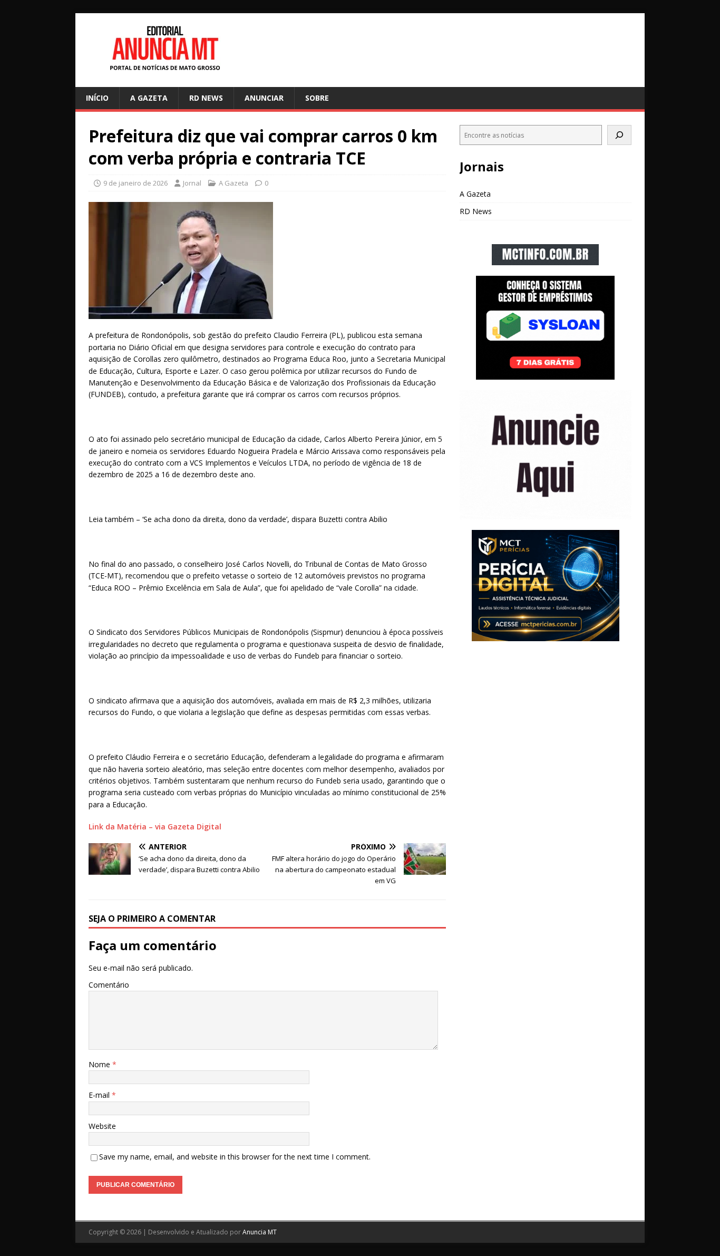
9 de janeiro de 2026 (135, 183)
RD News (206, 98)
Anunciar (264, 98)
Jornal (192, 183)
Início (97, 98)
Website (102, 1126)
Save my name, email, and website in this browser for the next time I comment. (235, 1157)
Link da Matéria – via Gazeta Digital (155, 827)
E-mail (100, 1095)
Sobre (317, 98)
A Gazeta (149, 98)
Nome (100, 1064)
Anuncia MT (259, 1232)
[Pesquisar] (619, 135)
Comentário (109, 985)
